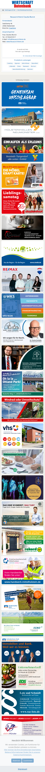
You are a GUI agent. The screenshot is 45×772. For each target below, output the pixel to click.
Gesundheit (35, 63)
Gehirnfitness (25, 63)
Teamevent (26, 66)
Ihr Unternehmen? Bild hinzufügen (32, 56)
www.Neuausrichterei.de (15, 42)
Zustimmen (27, 760)
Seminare (30, 69)
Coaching (12, 28)
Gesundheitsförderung (19, 69)
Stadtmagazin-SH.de (9, 10)
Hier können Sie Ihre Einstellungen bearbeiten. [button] (22, 750)
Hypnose (17, 63)
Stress (19, 66)
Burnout (33, 66)
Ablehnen (16, 760)
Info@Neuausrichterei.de (17, 39)
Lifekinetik (12, 66)
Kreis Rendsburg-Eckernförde (24, 10)
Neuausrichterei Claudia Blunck (22, 17)
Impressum (22, 769)
